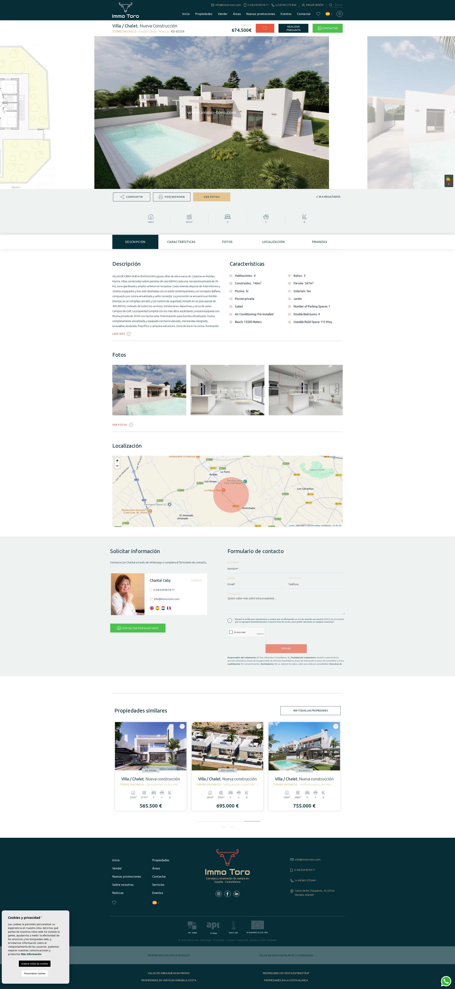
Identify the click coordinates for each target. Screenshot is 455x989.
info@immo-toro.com (228, 4)
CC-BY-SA (336, 525)
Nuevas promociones (260, 13)
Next (451, 112)
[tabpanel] (150, 766)
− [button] (117, 466)
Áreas (237, 13)
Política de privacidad (334, 619)
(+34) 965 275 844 (286, 4)
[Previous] (224, 827)
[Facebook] (227, 894)
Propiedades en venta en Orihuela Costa (168, 980)
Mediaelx (272, 940)
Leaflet (292, 525)
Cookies (230, 940)
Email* (232, 578)
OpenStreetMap (313, 525)
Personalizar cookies (35, 973)
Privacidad (218, 940)
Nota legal (205, 940)
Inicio (186, 13)
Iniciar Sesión (314, 4)
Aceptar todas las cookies (34, 963)
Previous (3, 112)
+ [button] (117, 460)
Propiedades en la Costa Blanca (286, 980)
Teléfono (294, 578)
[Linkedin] (236, 894)
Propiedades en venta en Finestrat (286, 973)
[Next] (231, 827)
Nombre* (234, 562)
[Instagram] (219, 894)
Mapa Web (242, 940)
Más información (31, 954)
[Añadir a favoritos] (265, 28)
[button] (131, 196)
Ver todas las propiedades (310, 710)
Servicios (158, 884)
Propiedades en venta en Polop (169, 955)
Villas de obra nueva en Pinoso (169, 973)
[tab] (135, 242)
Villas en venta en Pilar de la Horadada (286, 955)
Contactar (304, 13)
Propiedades (203, 13)
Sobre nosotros (123, 884)
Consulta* (234, 594)
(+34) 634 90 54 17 (258, 4)
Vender (223, 13)
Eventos (286, 13)
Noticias (118, 892)
